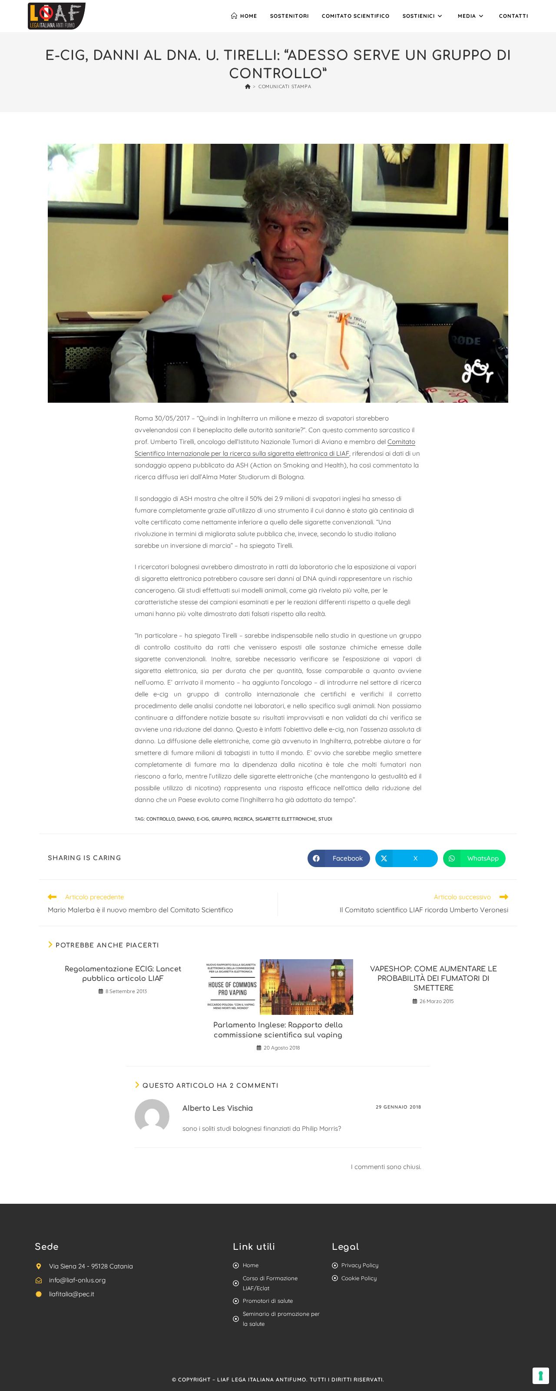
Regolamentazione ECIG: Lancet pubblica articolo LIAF (123, 974)
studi (325, 819)
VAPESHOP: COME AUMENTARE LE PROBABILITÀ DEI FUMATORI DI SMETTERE (433, 979)
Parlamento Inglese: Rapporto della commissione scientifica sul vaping (278, 1030)
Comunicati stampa (284, 86)
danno (185, 819)
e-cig (203, 819)
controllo (160, 819)
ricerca (243, 819)
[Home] (248, 86)
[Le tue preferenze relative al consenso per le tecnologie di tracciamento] (541, 1376)
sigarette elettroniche (285, 819)
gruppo (221, 819)
